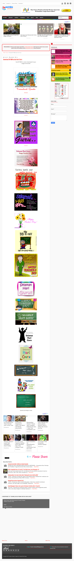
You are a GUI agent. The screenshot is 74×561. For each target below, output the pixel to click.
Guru (17, 57)
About (4, 3)
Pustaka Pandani (12, 556)
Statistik (66, 546)
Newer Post (4, 540)
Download (26, 115)
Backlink (62, 546)
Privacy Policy (14, 3)
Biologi (10, 17)
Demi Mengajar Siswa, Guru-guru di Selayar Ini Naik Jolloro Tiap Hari (24, 486)
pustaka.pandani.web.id (28, 46)
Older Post (47, 540)
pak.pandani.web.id (29, 48)
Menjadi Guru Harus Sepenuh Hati (16, 480)
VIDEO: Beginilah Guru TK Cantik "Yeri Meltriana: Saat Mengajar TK (23, 469)
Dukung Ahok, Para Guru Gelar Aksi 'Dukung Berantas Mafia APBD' (23, 475)
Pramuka (22, 17)
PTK (28, 17)
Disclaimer (20, 3)
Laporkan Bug (52, 548)
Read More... (36, 466)
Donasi (58, 546)
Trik (37, 17)
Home (5, 17)
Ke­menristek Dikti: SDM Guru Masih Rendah (18, 464)
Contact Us (8, 3)
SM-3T (32, 17)
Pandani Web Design (23, 556)
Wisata (41, 17)
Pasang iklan (54, 546)
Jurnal (16, 17)
